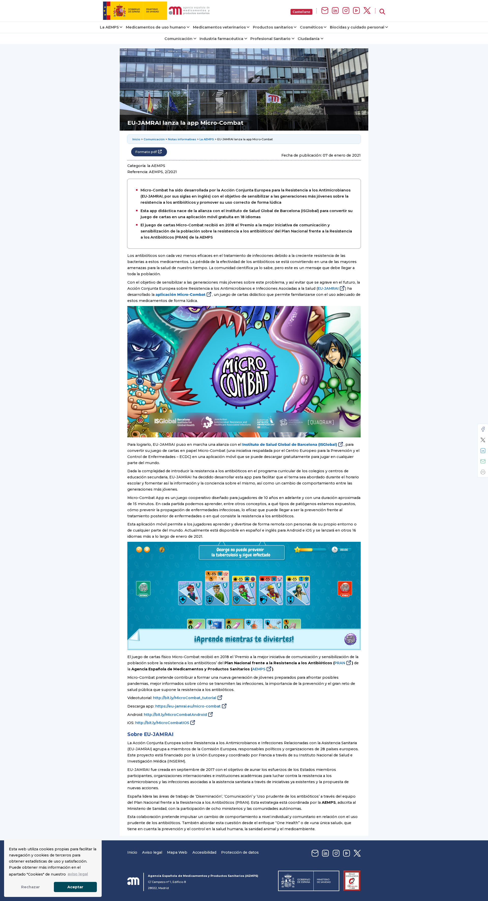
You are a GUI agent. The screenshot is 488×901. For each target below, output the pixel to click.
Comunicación (178, 38)
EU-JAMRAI (328, 288)
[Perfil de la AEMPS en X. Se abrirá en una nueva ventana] (367, 11)
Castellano (301, 12)
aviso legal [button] (78, 874)
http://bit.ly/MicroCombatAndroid (175, 714)
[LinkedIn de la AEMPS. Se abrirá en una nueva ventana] (335, 11)
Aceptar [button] (75, 887)
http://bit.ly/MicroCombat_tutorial (184, 698)
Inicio (136, 139)
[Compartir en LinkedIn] (483, 451)
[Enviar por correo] (483, 461)
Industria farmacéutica (221, 38)
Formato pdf (146, 152)
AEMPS (258, 669)
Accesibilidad (204, 852)
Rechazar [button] (30, 887)
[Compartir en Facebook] (483, 429)
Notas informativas (182, 139)
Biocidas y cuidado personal (357, 27)
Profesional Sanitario (270, 38)
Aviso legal (152, 852)
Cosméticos (311, 27)
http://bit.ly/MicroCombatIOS (162, 722)
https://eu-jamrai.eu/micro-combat (188, 706)
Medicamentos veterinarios (219, 27)
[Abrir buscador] (382, 12)
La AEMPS (109, 27)
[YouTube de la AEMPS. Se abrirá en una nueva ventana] (356, 11)
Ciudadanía (308, 38)
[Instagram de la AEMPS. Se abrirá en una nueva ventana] (346, 11)
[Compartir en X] (483, 440)
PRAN (339, 663)
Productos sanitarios (273, 27)
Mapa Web (177, 852)
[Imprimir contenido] (483, 472)
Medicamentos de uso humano (156, 27)
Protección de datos (240, 852)
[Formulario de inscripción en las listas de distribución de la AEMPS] (325, 11)
